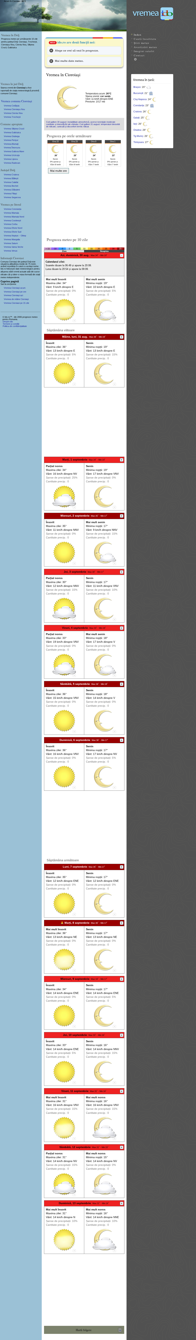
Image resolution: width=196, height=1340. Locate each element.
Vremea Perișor (11, 140)
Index (138, 34)
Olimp (23, 235)
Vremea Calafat (11, 182)
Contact (139, 55)
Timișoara (138, 142)
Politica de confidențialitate (15, 326)
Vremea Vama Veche (13, 247)
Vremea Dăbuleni (12, 190)
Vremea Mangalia (12, 239)
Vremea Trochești (12, 117)
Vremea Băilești (11, 178)
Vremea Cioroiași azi (13, 295)
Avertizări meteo (145, 47)
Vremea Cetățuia (11, 106)
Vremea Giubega (12, 136)
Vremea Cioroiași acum (14, 288)
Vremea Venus (10, 251)
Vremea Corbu (10, 224)
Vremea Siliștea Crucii (14, 128)
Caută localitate (145, 39)
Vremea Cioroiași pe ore (15, 292)
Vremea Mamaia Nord (14, 217)
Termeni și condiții (11, 324)
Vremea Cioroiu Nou (13, 113)
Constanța (138, 105)
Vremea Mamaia (11, 213)
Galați (136, 117)
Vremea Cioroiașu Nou (14, 109)
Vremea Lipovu (11, 159)
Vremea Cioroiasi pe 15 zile (16, 303)
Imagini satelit (144, 51)
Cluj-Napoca (140, 99)
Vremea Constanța (12, 209)
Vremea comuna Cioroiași (16, 101)
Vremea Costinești (12, 220)
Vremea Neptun (11, 235)
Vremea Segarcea (12, 197)
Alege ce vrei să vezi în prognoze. (77, 50)
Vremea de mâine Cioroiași (16, 299)
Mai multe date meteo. (69, 60)
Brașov (137, 87)
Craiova (137, 111)
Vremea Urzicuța (12, 155)
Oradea (137, 130)
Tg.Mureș (138, 136)
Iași (135, 123)
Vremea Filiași (10, 193)
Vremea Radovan (12, 163)
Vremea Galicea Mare (14, 151)
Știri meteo (141, 43)
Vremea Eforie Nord (13, 228)
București (138, 93)
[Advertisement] (84, 204)
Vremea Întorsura (12, 147)
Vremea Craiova (11, 174)
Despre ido (8, 321)
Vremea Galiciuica (12, 132)
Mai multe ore (58, 170)
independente (13, 277)
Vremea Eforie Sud (12, 232)
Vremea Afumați (11, 144)
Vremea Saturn (11, 243)
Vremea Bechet (11, 186)
